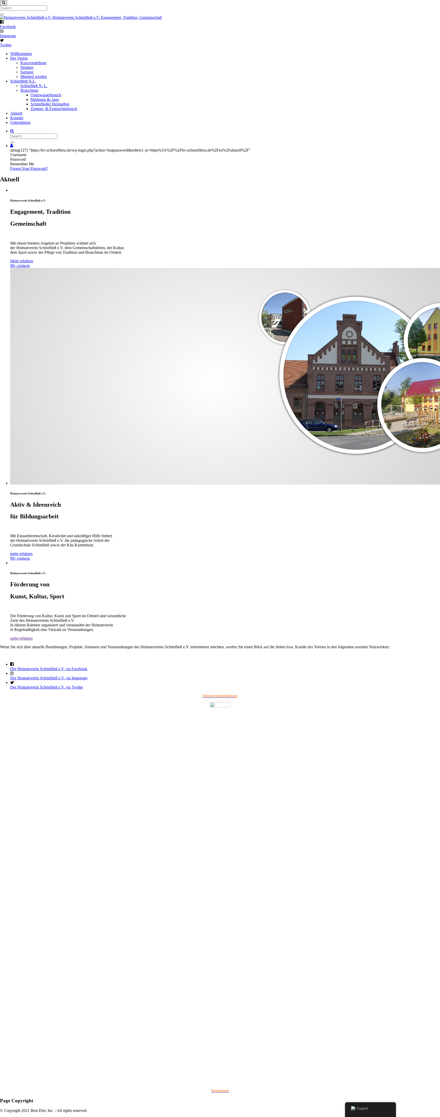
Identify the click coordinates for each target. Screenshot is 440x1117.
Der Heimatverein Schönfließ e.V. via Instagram (48, 678)
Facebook (8, 26)
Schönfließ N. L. (33, 86)
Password (18, 159)
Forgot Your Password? (29, 168)
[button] (11, 145)
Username (18, 155)
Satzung (26, 72)
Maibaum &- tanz (45, 99)
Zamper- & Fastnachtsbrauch (54, 108)
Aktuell (16, 113)
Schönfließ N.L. (23, 81)
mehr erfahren (21, 553)
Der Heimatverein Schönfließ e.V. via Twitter (46, 687)
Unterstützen (20, 122)
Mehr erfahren (21, 261)
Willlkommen (21, 53)
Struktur (26, 67)
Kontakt (16, 118)
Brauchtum (29, 90)
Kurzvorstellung (33, 63)
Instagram (8, 36)
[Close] (3, 2)
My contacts (20, 265)
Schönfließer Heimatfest (50, 104)
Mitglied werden (33, 76)
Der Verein (19, 58)
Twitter (5, 45)
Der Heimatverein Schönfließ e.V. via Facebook (48, 669)
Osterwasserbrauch (46, 95)
